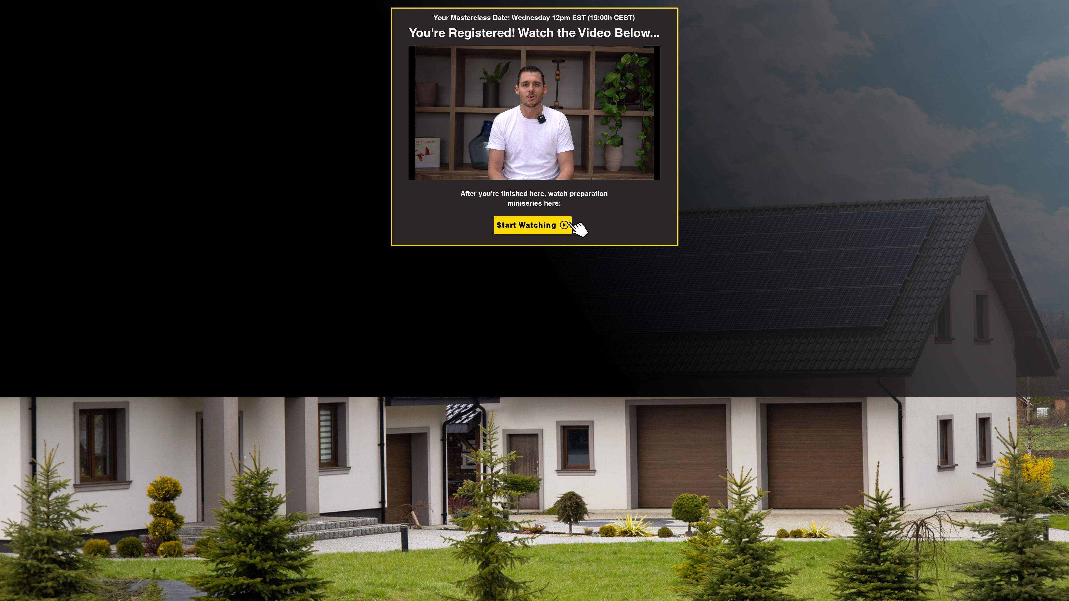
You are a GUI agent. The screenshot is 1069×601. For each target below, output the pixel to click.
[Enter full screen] (652, 172)
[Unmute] (425, 172)
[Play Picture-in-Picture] (642, 172)
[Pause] (416, 172)
